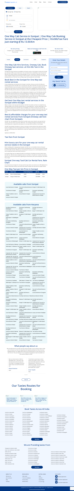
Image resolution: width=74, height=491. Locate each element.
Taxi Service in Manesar (24, 328)
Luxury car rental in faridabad (38, 312)
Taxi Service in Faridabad (24, 277)
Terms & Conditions (26, 478)
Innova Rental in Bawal (24, 275)
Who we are (8, 476)
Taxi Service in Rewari (24, 269)
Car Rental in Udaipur (44, 414)
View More (37, 439)
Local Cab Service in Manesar (12, 244)
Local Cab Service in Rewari (12, 210)
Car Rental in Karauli (61, 425)
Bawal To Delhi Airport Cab (12, 234)
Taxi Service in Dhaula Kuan (34, 453)
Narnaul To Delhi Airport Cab (25, 331)
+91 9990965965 (60, 85)
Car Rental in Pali (60, 430)
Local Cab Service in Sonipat (12, 187)
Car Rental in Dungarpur (62, 416)
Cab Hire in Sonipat (9, 429)
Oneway (17, 59)
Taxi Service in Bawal (10, 324)
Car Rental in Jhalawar (61, 420)
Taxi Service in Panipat (11, 275)
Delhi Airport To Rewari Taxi (25, 280)
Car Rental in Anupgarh (44, 419)
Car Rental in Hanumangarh (62, 422)
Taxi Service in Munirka (33, 460)
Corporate (43, 59)
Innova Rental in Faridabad (25, 244)
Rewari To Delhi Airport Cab (25, 249)
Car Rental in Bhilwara (44, 428)
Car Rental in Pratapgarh (62, 432)
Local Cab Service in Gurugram (39, 292)
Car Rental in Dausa (44, 435)
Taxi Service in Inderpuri (33, 455)
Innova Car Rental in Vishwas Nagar (58, 451)
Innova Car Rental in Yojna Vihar (57, 458)
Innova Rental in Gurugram (38, 237)
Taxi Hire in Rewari (26, 415)
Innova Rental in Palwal (11, 321)
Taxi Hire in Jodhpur (26, 429)
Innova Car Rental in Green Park (57, 462)
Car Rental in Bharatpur (44, 426)
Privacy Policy (25, 479)
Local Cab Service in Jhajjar (38, 244)
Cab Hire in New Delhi (9, 412)
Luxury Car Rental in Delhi (10, 457)
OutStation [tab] (10, 8)
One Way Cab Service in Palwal (25, 296)
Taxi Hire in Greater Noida (27, 424)
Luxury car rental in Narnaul (12, 331)
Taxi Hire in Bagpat (26, 428)
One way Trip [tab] (10, 11)
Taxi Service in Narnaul (11, 231)
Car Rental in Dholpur (61, 415)
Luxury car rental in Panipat (38, 275)
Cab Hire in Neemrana (9, 421)
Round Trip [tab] (17, 11)
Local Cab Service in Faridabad (38, 333)
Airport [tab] (28, 8)
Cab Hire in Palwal (9, 435)
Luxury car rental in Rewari (12, 306)
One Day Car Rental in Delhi (10, 453)
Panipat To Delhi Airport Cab (12, 309)
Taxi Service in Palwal (10, 224)
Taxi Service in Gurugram (11, 249)
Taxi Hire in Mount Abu (27, 435)
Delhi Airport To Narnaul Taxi (12, 282)
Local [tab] (20, 8)
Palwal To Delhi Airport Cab (38, 246)
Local (35, 59)
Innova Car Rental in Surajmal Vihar (58, 455)
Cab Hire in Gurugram (9, 415)
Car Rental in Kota (60, 427)
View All (26, 379)
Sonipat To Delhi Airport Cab (38, 187)
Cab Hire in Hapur (8, 433)
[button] (24, 374)
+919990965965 (63, 2)
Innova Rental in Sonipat (24, 193)
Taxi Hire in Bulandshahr (27, 426)
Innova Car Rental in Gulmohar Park (58, 463)
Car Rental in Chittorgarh (45, 431)
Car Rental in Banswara (44, 421)
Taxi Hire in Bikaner (26, 433)
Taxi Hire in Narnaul (26, 417)
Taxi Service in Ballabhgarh (38, 280)
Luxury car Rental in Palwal (12, 263)
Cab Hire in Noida (8, 414)
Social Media (41, 479)
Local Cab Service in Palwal (11, 312)
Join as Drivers (9, 478)
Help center (24, 476)
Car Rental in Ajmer (44, 412)
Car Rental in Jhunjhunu (61, 423)
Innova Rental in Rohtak (37, 296)
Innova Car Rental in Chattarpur (57, 460)
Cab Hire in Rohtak (9, 428)
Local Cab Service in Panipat (12, 319)
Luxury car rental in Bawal (11, 340)
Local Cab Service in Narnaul (38, 253)
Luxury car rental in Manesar (12, 269)
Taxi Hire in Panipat (26, 414)
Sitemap (7, 481)
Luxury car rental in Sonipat (12, 197)
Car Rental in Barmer (44, 424)
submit (59, 77)
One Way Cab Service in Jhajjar (25, 319)
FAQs (40, 476)
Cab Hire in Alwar (8, 431)
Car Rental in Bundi (43, 429)
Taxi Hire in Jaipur (26, 431)
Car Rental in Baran (43, 422)
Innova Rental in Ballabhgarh (25, 266)
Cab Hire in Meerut (9, 426)
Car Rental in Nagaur (61, 428)
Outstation (26, 59)
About (44, 2)
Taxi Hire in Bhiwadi (26, 419)
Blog (40, 2)
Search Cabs (18, 31)
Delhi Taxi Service (8, 460)
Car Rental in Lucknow (44, 417)
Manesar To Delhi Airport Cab (25, 299)
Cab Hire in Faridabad (9, 419)
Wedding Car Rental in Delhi (11, 455)
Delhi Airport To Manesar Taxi (12, 246)
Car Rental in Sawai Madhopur (46, 415)
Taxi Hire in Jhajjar (26, 422)
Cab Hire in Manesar (9, 424)
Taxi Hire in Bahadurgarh (27, 421)
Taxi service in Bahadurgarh (12, 241)
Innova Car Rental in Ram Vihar (57, 453)
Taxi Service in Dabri (32, 450)
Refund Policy (25, 481)
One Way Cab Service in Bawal (38, 227)
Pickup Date (8, 24)
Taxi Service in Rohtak (37, 331)
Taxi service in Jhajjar (10, 277)
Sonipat (8, 59)
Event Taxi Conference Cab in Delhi (12, 450)
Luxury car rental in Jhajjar (25, 234)
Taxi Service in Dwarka (32, 451)
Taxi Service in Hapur (32, 448)
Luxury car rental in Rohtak (38, 319)
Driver (36, 2)
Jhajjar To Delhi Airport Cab (38, 210)
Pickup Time (22, 24)
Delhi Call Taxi (8, 451)
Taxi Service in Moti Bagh (33, 458)
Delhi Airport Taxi (8, 458)
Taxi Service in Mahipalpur (33, 457)
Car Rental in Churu (43, 433)
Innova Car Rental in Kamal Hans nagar (59, 457)
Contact (50, 2)
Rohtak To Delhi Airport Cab (25, 241)
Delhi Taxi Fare (8, 462)
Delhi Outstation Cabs (9, 463)
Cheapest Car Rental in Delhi (11, 448)
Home (31, 2)
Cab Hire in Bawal (8, 422)
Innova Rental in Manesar (38, 309)
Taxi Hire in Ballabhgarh (27, 412)
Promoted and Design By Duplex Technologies (37, 489)
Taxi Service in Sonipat (11, 190)
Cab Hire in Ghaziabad (9, 417)
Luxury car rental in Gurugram (39, 266)
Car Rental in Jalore (61, 418)
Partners (40, 478)
